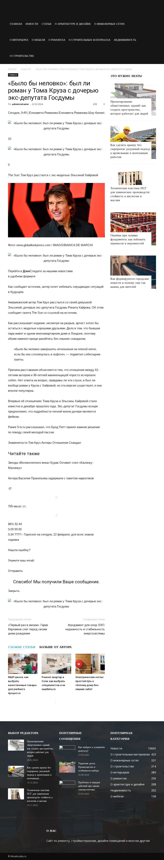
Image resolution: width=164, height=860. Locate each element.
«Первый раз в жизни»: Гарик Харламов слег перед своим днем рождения (28, 629)
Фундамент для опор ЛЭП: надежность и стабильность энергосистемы (85, 629)
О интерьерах (19, 39)
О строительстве (22, 55)
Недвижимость (125, 39)
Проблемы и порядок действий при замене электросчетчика (89, 786)
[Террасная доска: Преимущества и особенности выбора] (67, 767)
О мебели (38, 39)
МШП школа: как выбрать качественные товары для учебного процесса (22, 685)
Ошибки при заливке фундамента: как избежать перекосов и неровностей (127, 239)
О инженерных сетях (109, 23)
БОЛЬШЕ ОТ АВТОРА (55, 647)
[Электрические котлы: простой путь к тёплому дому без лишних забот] (90, 664)
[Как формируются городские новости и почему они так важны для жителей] (133, 272)
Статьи (46, 23)
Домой (12, 69)
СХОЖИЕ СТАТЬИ (21, 647)
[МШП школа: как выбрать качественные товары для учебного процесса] (22, 664)
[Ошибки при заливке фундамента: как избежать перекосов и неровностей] (133, 228)
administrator (20, 104)
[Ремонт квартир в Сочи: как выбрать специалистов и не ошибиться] (56, 664)
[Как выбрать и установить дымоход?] (67, 751)
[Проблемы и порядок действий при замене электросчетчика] (67, 786)
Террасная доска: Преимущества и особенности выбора (88, 767)
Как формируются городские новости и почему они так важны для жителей (129, 283)
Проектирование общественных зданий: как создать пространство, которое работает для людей (40, 748)
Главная (16, 23)
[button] (151, 32)
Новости (32, 23)
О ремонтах (57, 39)
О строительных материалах (89, 39)
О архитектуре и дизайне (73, 23)
